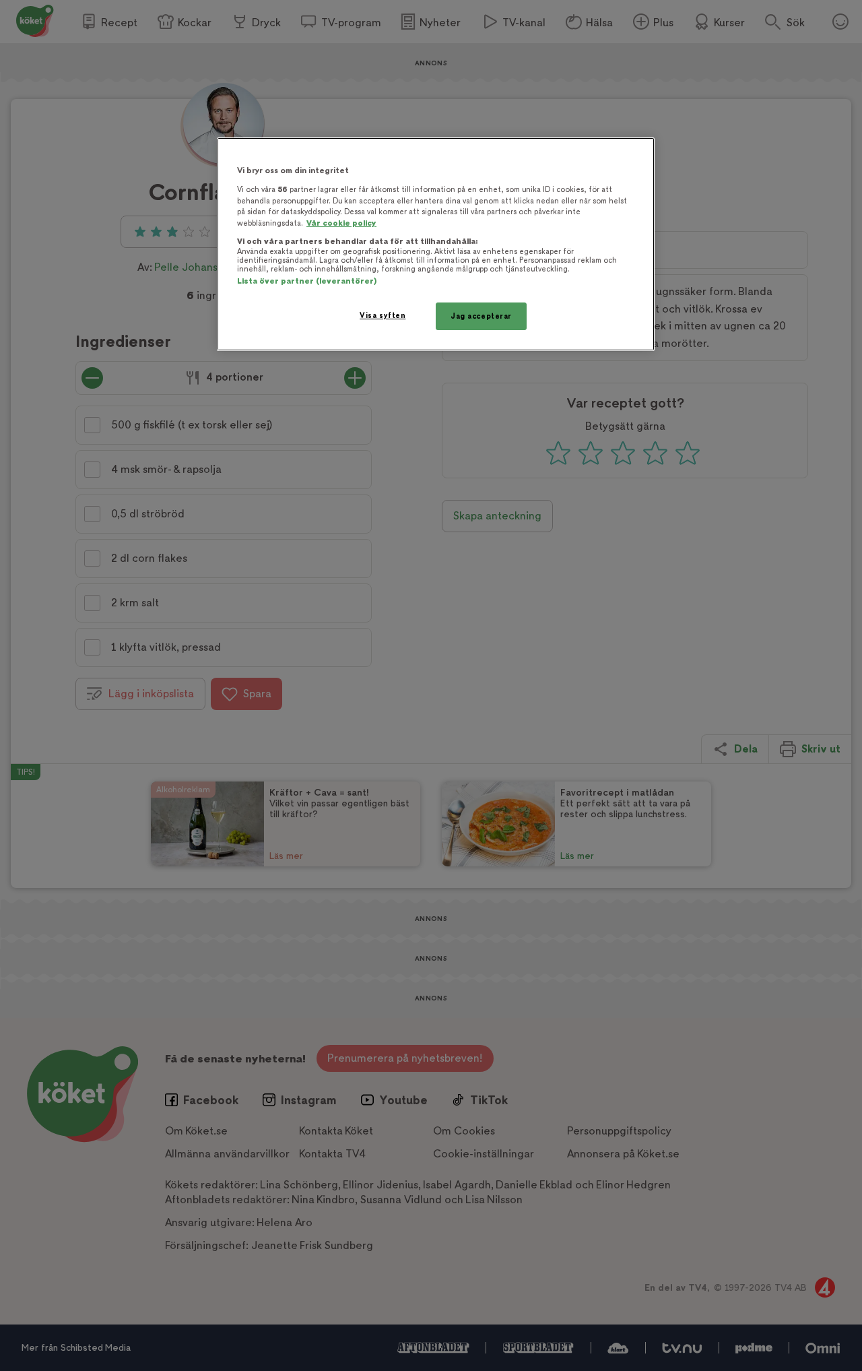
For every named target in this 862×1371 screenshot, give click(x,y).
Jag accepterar (481, 316)
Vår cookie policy (341, 223)
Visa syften (382, 315)
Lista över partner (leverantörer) (306, 281)
